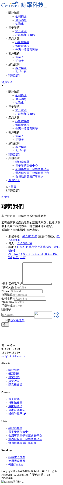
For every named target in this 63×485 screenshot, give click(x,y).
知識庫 (19, 23)
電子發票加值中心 (26, 165)
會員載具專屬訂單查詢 (29, 176)
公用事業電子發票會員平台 (32, 169)
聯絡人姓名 (9, 287)
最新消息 (21, 20)
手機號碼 (7, 305)
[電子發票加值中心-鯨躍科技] (22, 6)
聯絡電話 (7, 302)
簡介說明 (21, 31)
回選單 (5, 196)
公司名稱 (7, 298)
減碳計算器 (15, 413)
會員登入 (7, 82)
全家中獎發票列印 (26, 49)
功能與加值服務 (25, 34)
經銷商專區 (22, 161)
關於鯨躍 (14, 369)
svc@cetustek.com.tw (13, 356)
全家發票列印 (16, 410)
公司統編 (7, 294)
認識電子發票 (16, 457)
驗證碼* (6, 309)
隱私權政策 (17, 320)
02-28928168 (29, 236)
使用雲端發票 (16, 460)
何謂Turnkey (15, 464)
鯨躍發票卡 (22, 45)
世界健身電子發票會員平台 (32, 172)
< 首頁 (12, 186)
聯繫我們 (14, 75)
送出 (5, 324)
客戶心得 (21, 71)
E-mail (5, 291)
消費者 (19, 60)
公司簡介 (21, 16)
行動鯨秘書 (22, 42)
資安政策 (14, 381)
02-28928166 (24, 243)
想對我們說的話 (11, 283)
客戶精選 (21, 68)
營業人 (19, 57)
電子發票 (14, 398)
